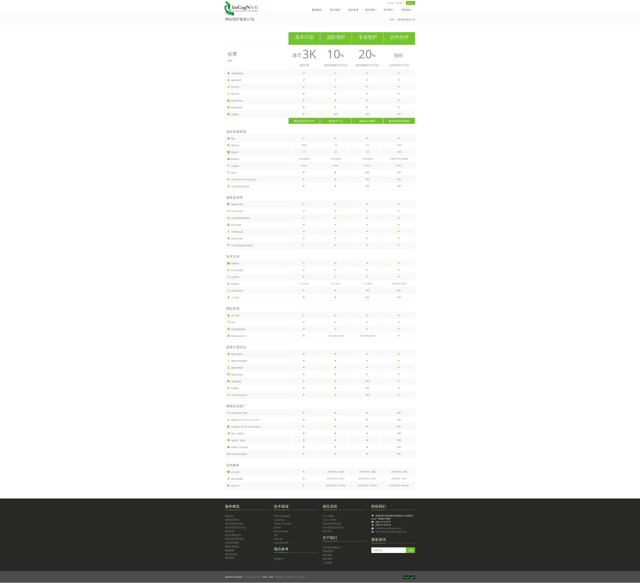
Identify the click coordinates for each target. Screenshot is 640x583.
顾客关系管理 (232, 519)
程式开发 (229, 531)
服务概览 (317, 9)
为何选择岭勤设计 (331, 547)
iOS (276, 535)
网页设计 (229, 516)
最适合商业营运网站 (399, 120)
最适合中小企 (336, 120)
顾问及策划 (231, 554)
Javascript (279, 519)
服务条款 (301, 576)
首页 (392, 3)
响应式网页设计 (233, 535)
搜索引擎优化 (232, 546)
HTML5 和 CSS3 (282, 523)
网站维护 (229, 557)
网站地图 (279, 576)
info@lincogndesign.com (388, 528)
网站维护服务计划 (406, 19)
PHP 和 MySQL (282, 516)
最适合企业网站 (367, 120)
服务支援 (327, 554)
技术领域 (335, 9)
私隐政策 (290, 576)
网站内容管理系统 (234, 538)
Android (278, 538)
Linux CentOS (281, 542)
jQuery (277, 527)
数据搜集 (229, 550)
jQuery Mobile (281, 531)
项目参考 (353, 9)
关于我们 (388, 9)
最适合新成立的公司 (304, 120)
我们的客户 (328, 551)
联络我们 (407, 9)
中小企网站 (328, 516)
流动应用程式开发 (234, 523)
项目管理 (327, 558)
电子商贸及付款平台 (235, 527)
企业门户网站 (329, 519)
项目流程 (370, 9)
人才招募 (327, 562)
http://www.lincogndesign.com (390, 531)
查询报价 (410, 3)
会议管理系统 (232, 542)
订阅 (410, 550)
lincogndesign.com (252, 576)
